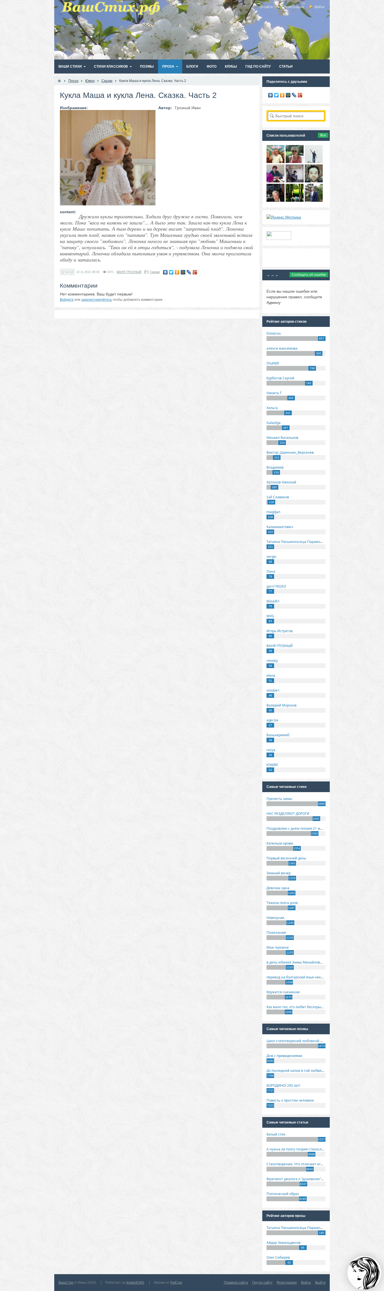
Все (323, 135)
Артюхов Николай (281, 482)
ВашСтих (65, 1283)
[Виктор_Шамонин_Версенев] (295, 200)
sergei (271, 556)
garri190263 (276, 586)
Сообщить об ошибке (309, 275)
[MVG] (314, 200)
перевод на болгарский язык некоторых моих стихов (310, 977)
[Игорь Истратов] (275, 161)
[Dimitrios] (314, 181)
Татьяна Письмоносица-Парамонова (297, 541)
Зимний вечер (278, 873)
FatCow (176, 1283)
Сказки (155, 272)
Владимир (275, 467)
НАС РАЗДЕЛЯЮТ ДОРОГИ (287, 813)
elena (270, 675)
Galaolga (273, 422)
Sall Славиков (277, 497)
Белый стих (275, 1134)
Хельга (272, 407)
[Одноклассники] (177, 272)
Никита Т (274, 393)
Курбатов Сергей (280, 378)
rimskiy (272, 660)
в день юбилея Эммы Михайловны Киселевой (305, 962)
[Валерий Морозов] (275, 200)
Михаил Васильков (282, 437)
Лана (270, 571)
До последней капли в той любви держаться (303, 1070)
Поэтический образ (282, 1193)
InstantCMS (135, 1283)
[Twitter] (171, 272)
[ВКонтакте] (165, 272)
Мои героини (277, 947)
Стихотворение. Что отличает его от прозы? (302, 1164)
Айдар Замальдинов (283, 1242)
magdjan (273, 512)
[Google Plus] (195, 272)
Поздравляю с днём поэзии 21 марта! (297, 828)
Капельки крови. (280, 843)
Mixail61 (273, 601)
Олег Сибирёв (278, 1257)
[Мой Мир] (183, 272)
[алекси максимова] (295, 161)
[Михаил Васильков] (314, 161)
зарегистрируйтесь (96, 300)
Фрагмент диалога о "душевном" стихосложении (307, 1179)
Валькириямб (277, 735)
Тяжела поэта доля (282, 902)
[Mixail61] (295, 181)
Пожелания (276, 932)
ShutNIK (272, 363)
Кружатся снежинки (283, 992)
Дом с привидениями (284, 1055)
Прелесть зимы (279, 798)
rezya (270, 749)
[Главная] (59, 80)
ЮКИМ (272, 764)
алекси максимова (281, 348)
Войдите (67, 300)
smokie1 (273, 690)
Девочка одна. (278, 888)
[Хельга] (275, 181)
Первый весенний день (286, 858)
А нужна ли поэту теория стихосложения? (301, 1149)
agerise (272, 720)
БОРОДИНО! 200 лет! (283, 1085)
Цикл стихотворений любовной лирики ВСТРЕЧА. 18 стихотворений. (323, 1040)
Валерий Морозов (281, 705)
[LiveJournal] (189, 272)
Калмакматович (279, 526)
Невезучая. (275, 917)
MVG (270, 616)
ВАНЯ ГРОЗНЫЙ (129, 272)
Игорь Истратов (279, 631)
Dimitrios (273, 333)
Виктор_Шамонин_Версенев (290, 452)
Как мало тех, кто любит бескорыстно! (297, 1007)
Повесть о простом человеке (290, 1100)
